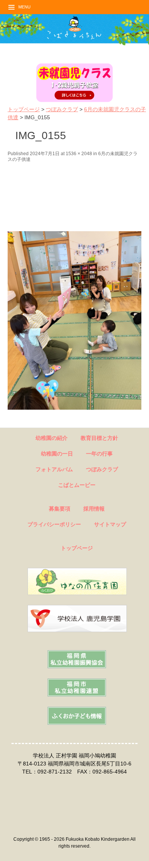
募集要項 (59, 509)
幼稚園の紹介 (52, 438)
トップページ (24, 109)
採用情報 (94, 509)
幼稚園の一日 (57, 454)
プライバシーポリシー (54, 524)
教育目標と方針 (99, 438)
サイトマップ (110, 524)
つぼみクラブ (62, 109)
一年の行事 (99, 454)
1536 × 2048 (79, 153)
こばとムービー (77, 485)
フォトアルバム (54, 469)
